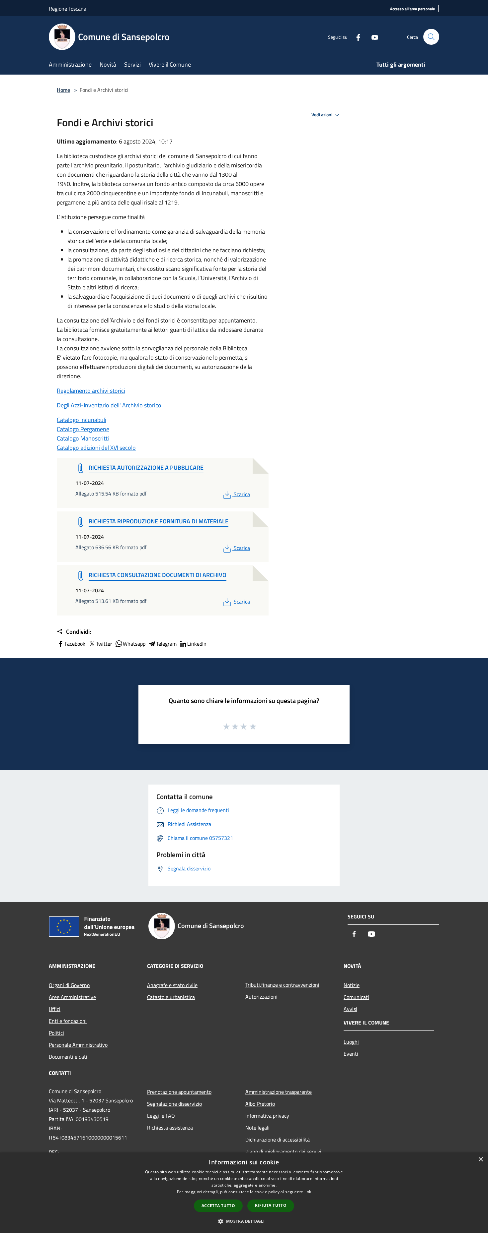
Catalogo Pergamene (83, 429)
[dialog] (244, 1192)
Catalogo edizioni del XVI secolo (96, 447)
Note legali (257, 1128)
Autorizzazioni (261, 997)
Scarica (241, 494)
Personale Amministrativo (78, 1045)
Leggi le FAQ (161, 1116)
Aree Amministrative (72, 997)
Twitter (104, 644)
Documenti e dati (68, 1057)
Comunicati (356, 997)
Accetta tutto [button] (218, 1205)
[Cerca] (431, 37)
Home (63, 90)
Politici (56, 1033)
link (307, 1192)
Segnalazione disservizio (174, 1104)
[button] (244, 1221)
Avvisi (350, 1009)
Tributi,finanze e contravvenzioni (282, 985)
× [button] (480, 1159)
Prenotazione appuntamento (179, 1092)
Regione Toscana (67, 9)
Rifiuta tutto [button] (270, 1205)
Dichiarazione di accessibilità (277, 1140)
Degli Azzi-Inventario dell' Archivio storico (109, 405)
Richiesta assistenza (170, 1128)
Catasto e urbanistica (171, 997)
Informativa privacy (267, 1116)
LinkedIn (196, 644)
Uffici (54, 1009)
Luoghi (351, 1042)
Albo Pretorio (260, 1104)
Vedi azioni (322, 114)
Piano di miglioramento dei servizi (283, 1151)
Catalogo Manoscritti (83, 438)
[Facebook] (355, 36)
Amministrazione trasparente (278, 1092)
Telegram (166, 644)
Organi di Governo (69, 985)
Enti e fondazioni (68, 1021)
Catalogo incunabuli (81, 419)
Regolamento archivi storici (91, 390)
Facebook (75, 644)
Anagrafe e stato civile (172, 985)
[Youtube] (372, 36)
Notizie (352, 985)
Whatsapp (134, 644)
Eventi (351, 1054)
